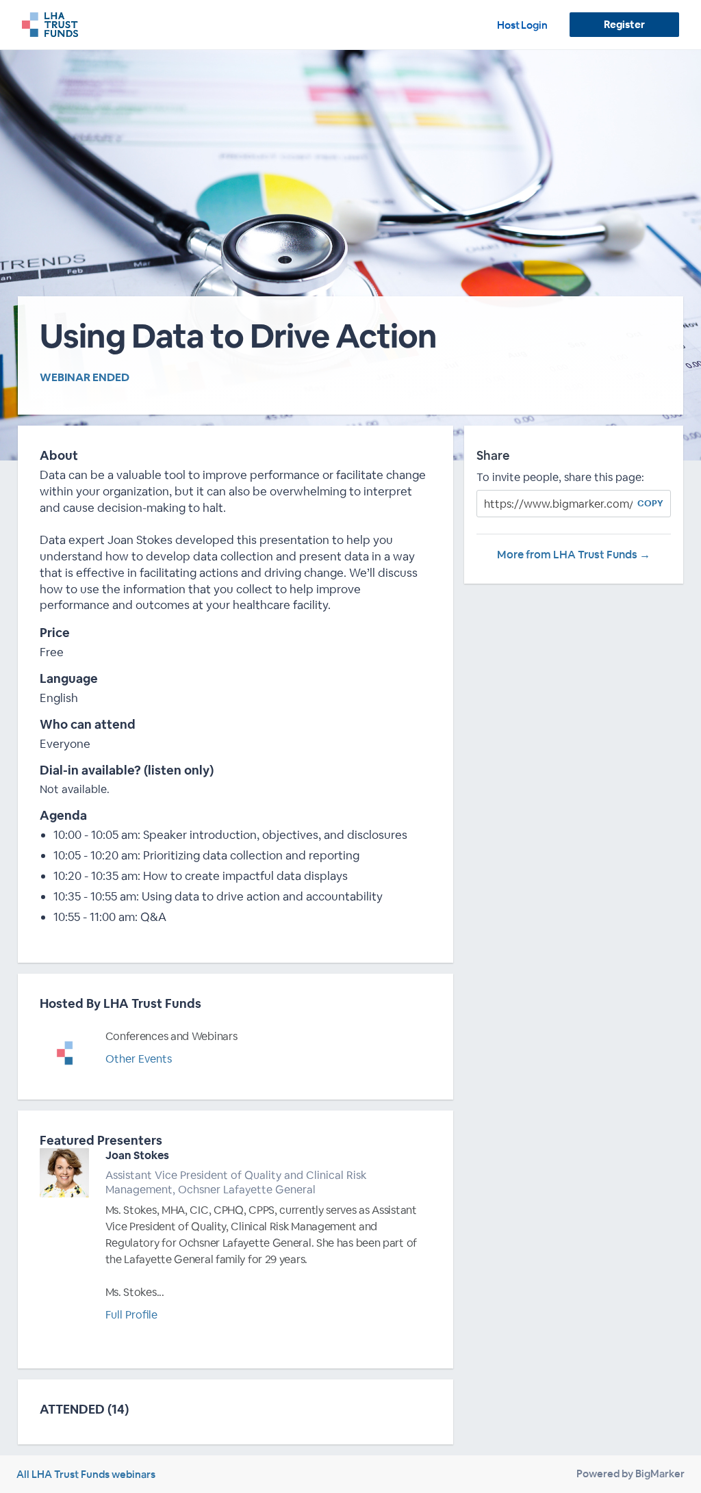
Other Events (138, 1059)
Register (624, 24)
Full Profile (131, 1315)
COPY (650, 503)
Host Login (522, 24)
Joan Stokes (137, 1155)
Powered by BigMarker (630, 1473)
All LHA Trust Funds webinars (85, 1474)
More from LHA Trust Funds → (573, 554)
